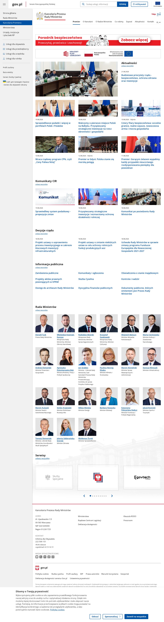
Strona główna (12, 13)
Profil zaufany (8, 67)
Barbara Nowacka (107, 408)
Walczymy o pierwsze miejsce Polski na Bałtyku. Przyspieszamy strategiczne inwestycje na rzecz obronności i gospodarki (97, 127)
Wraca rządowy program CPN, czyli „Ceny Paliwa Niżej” (53, 161)
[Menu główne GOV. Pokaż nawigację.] (4, 4)
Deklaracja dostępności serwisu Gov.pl (51, 578)
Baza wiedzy (8, 72)
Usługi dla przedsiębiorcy (17, 49)
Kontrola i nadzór (130, 279)
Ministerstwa (9, 27)
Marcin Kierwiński (129, 367)
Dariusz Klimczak (150, 367)
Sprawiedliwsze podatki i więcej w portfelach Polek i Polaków (52, 124)
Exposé (129, 21)
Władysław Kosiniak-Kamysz (66, 335)
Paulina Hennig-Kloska (107, 368)
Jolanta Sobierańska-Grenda (66, 439)
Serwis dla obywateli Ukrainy (16, 83)
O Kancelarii (88, 21)
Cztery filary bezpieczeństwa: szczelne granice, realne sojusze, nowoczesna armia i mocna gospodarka (141, 126)
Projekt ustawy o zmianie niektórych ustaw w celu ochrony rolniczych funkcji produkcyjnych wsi (97, 245)
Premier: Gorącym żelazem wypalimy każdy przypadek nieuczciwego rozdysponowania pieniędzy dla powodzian (140, 163)
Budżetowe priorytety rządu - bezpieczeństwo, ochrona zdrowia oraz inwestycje (138, 78)
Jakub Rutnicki (149, 408)
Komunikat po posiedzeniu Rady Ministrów (138, 213)
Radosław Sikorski (86, 334)
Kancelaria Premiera (12, 22)
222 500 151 (40, 541)
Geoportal (125, 574)
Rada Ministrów (10, 18)
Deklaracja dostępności (87, 524)
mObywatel (140, 5)
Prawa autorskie (92, 574)
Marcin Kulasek (42, 408)
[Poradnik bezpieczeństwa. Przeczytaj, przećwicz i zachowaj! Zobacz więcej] (98, 40)
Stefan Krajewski (64, 408)
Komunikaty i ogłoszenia (91, 273)
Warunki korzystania (109, 574)
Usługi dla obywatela (15, 44)
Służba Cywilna (86, 279)
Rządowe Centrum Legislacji (89, 520)
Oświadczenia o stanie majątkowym (139, 273)
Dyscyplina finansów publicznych (95, 287)
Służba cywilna (57, 574)
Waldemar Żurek (85, 438)
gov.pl (44, 568)
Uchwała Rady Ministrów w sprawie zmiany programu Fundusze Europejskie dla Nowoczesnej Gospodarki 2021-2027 (139, 246)
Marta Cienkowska (151, 334)
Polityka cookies (42, 574)
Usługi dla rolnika (14, 58)
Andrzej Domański (43, 367)
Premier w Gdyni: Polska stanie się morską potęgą (96, 161)
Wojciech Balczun (128, 334)
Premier (76, 21)
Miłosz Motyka (84, 408)
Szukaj (122, 4)
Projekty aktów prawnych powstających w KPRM (48, 280)
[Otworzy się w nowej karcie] (37, 557)
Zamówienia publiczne (46, 273)
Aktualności (140, 21)
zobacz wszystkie (127, 66)
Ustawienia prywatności (80, 578)
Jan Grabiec (83, 367)
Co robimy (119, 21)
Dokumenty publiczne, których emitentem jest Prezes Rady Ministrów (137, 290)
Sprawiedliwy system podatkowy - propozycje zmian (53, 213)
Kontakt (150, 21)
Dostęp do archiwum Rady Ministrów (54, 287)
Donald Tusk (40, 334)
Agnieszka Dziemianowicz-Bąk (65, 368)
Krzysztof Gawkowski (105, 335)
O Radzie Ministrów (104, 21)
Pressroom (128, 520)
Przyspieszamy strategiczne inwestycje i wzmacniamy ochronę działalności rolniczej (96, 214)
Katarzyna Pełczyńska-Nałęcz (129, 409)
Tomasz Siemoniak (43, 438)
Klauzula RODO (130, 516)
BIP (81, 574)
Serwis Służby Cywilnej (12, 77)
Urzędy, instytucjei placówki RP (11, 34)
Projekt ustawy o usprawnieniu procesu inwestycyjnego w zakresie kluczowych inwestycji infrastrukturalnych (53, 246)
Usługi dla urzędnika (15, 53)
